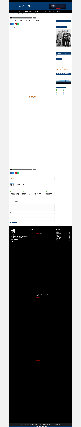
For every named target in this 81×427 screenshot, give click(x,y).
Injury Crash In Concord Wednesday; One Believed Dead (49, 193)
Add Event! (58, 11)
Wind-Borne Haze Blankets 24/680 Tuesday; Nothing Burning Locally (62, 65)
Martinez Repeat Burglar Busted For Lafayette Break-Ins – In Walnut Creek (26, 193)
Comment (12, 203)
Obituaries (30, 11)
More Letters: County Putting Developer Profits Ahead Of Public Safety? (63, 70)
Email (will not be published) (15, 215)
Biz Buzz (40, 11)
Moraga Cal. (18, 169)
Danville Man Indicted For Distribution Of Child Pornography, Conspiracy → (45, 178)
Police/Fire (37, 297)
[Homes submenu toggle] (37, 11)
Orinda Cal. (30, 169)
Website (11, 219)
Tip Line (23, 11)
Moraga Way (22, 169)
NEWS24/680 (26, 169)
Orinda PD (34, 169)
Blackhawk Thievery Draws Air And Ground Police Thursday (37, 193)
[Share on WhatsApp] (18, 24)
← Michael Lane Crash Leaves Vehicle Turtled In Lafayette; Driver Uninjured (20, 178)
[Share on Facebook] (11, 24)
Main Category (16, 13)
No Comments (19, 22)
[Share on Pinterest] (16, 24)
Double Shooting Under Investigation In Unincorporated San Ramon (62, 63)
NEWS (19, 13)
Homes (35, 11)
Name (11, 212)
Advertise (45, 11)
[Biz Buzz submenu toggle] (43, 11)
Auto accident (14, 169)
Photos (37, 233)
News (20, 11)
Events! (54, 11)
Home (12, 13)
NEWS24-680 (15, 22)
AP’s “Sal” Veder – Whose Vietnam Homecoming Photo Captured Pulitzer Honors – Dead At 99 (63, 61)
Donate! (50, 11)
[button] (61, 11)
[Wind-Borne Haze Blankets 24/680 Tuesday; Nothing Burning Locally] (32, 389)
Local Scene (22, 13)
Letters (26, 11)
